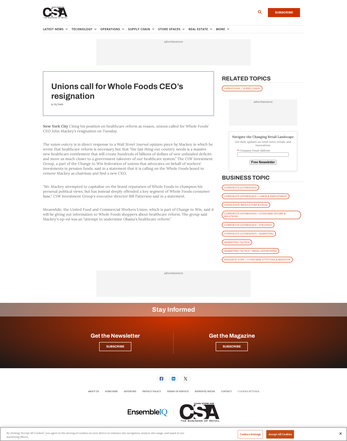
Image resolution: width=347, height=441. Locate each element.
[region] (173, 434)
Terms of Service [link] (178, 391)
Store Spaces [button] (169, 29)
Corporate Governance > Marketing (249, 233)
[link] (161, 378)
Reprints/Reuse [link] (205, 391)
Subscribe (284, 12)
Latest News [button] (53, 29)
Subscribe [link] (111, 391)
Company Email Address (253, 150)
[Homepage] (55, 13)
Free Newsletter (263, 162)
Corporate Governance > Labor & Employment (255, 196)
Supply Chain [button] (139, 29)
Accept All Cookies (280, 434)
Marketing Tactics (237, 242)
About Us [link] (93, 391)
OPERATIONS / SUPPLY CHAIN (242, 88)
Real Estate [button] (198, 29)
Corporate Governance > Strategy (248, 224)
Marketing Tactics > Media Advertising (250, 250)
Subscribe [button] (115, 346)
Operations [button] (110, 29)
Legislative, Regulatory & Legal (246, 204)
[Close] (340, 433)
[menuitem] (57, 29)
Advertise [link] (130, 391)
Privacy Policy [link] (151, 391)
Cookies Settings (248, 391)
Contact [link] (226, 391)
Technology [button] (82, 29)
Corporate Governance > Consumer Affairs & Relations (255, 215)
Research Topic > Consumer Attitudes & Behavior (257, 259)
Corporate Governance (240, 187)
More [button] (220, 29)
